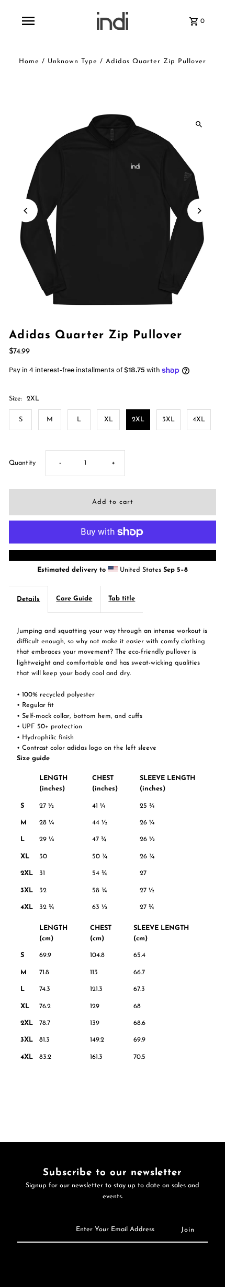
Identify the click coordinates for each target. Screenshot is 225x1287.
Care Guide (74, 598)
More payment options (112, 554)
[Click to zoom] (199, 124)
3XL (168, 419)
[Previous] (26, 210)
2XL (138, 419)
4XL (199, 419)
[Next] (199, 210)
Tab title (121, 598)
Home (29, 61)
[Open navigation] (28, 21)
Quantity (22, 462)
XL (108, 419)
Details (28, 599)
